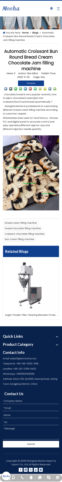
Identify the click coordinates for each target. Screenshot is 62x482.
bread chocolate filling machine (23, 228)
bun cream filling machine (19, 239)
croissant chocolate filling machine (24, 234)
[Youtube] (36, 470)
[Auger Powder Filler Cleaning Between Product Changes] (31, 286)
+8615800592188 (25, 373)
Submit (31, 444)
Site (43, 77)
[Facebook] (20, 470)
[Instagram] (41, 470)
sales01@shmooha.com (23, 358)
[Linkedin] (26, 470)
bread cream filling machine (21, 223)
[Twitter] (31, 470)
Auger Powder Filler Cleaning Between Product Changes (31, 315)
